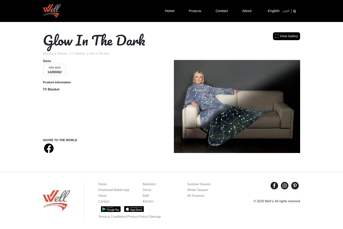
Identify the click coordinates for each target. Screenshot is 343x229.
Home (102, 184)
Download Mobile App (113, 190)
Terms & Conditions (112, 216)
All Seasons (195, 195)
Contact (103, 201)
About (102, 195)
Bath (146, 195)
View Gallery (289, 36)
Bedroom (48, 53)
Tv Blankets (78, 53)
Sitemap (155, 216)
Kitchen (148, 201)
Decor (147, 190)
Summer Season (199, 184)
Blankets (62, 53)
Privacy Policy (137, 216)
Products (195, 11)
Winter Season (197, 190)
